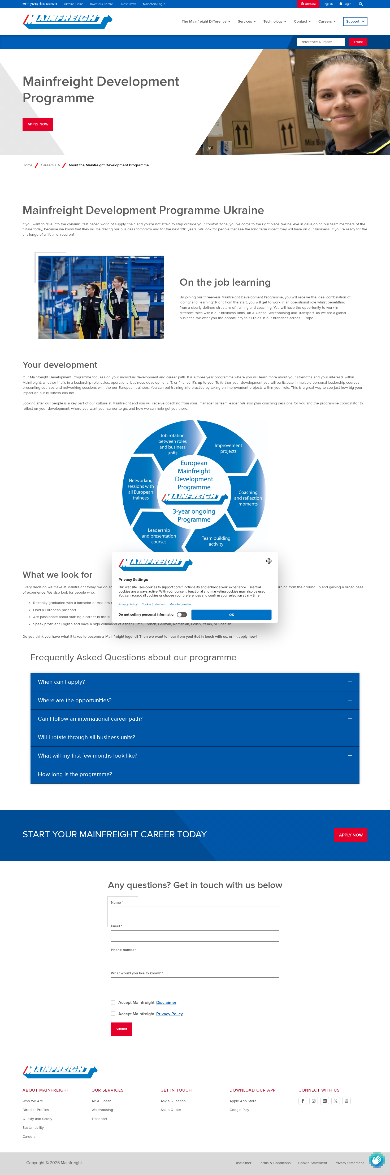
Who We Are (33, 1101)
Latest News (127, 4)
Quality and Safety (37, 1119)
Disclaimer (166, 1002)
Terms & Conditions (275, 1163)
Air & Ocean (101, 1101)
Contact (300, 21)
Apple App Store (243, 1101)
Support (352, 21)
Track (358, 42)
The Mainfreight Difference (204, 21)
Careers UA (50, 165)
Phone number (123, 950)
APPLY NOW (38, 124)
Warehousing (102, 1110)
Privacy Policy (169, 1014)
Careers (325, 21)
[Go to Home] (60, 1077)
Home (27, 165)
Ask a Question (173, 1101)
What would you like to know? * (137, 973)
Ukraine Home (74, 4)
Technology (273, 21)
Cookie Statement (312, 1163)
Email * (116, 926)
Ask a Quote (171, 1110)
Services (245, 21)
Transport (99, 1119)
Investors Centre (101, 4)
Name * (117, 902)
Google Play (239, 1110)
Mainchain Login (154, 4)
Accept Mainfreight (147, 1002)
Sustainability (33, 1127)
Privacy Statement (349, 1163)
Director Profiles (36, 1110)
